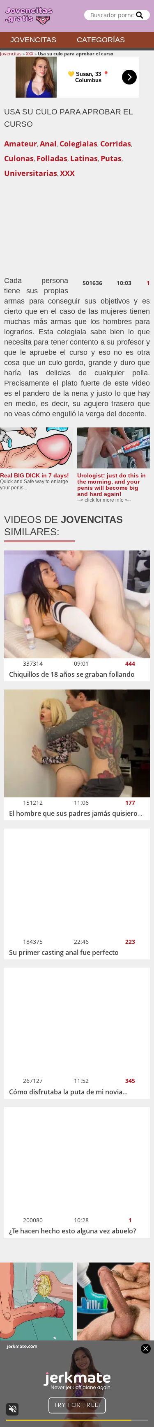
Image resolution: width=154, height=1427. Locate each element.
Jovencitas (33, 40)
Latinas (84, 158)
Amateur (20, 143)
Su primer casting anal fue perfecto (64, 952)
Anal (48, 143)
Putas (111, 158)
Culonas (19, 158)
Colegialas (78, 143)
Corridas (115, 143)
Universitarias (30, 173)
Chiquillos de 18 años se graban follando (72, 674)
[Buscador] (140, 15)
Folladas (52, 158)
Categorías (101, 40)
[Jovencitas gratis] (77, 16)
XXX (29, 53)
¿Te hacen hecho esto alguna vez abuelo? (72, 1230)
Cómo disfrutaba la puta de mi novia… (68, 1091)
